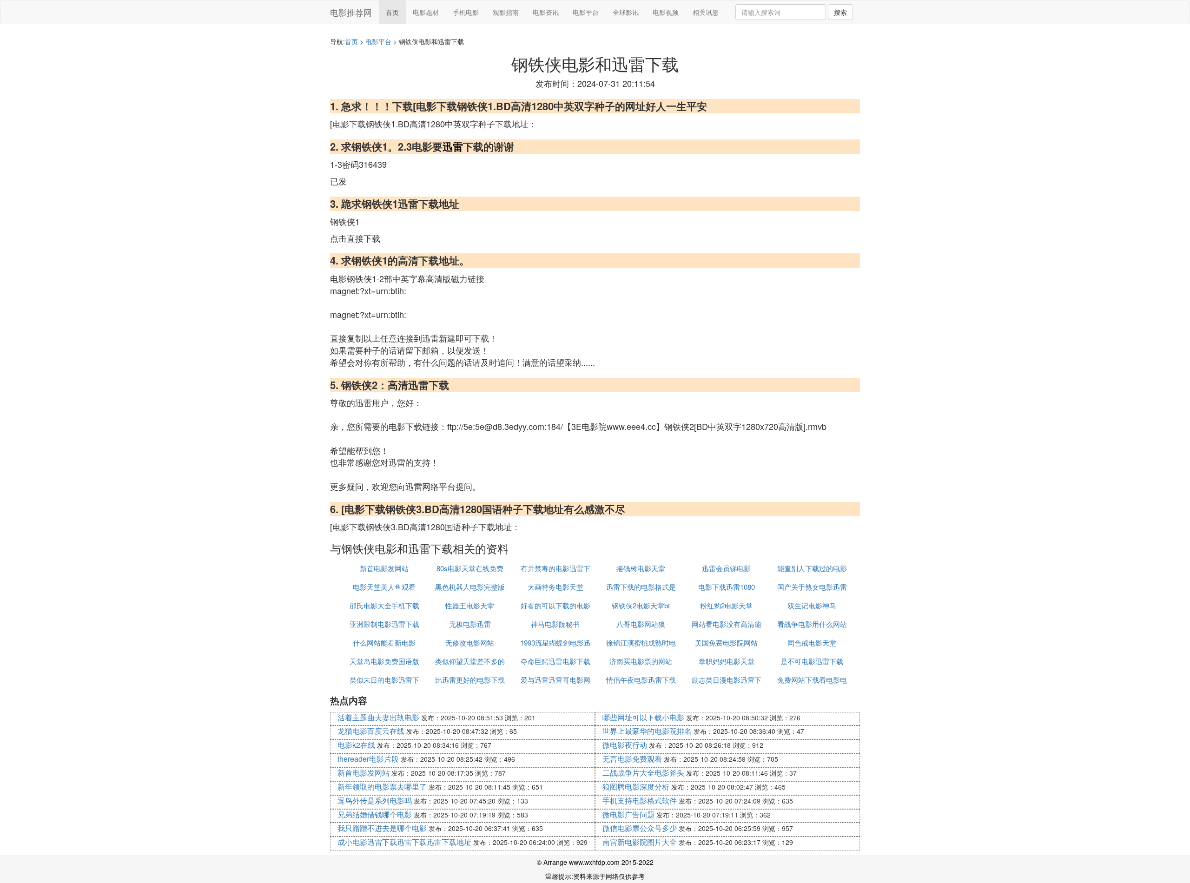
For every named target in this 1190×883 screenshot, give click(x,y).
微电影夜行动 (624, 744)
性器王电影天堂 (469, 605)
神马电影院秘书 (555, 624)
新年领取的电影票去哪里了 (382, 786)
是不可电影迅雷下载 (811, 661)
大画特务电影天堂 (555, 587)
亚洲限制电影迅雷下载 (384, 624)
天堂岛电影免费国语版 (384, 661)
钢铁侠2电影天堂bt (641, 605)
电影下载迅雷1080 (726, 587)
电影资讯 (546, 12)
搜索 (840, 12)
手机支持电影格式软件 (639, 800)
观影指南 (506, 12)
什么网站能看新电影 (384, 642)
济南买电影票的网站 (640, 661)
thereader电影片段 (368, 758)
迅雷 (453, 146)
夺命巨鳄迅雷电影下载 (555, 661)
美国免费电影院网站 (726, 642)
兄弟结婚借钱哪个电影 (374, 814)
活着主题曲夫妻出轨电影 (378, 717)
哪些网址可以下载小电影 (643, 717)
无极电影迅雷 (470, 624)
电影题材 (426, 12)
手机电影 (466, 12)
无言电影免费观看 (632, 758)
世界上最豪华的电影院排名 (647, 730)
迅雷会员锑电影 (726, 568)
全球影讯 (626, 12)
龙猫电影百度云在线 (370, 730)
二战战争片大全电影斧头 (643, 772)
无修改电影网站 (469, 642)
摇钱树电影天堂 (640, 568)
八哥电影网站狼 (640, 624)
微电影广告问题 (628, 814)
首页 (392, 12)
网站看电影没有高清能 (726, 624)
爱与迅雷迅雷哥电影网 (555, 680)
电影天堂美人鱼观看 (384, 587)
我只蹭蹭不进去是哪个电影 (382, 828)
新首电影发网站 (384, 568)
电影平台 (586, 12)
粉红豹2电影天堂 (726, 605)
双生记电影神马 (811, 605)
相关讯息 (706, 12)
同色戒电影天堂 (811, 642)
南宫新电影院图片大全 (639, 842)
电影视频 (666, 12)
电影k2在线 (356, 744)
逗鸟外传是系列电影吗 (374, 800)
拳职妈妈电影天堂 (726, 661)
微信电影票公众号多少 (639, 828)
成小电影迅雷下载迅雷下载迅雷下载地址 (404, 842)
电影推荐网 (351, 12)
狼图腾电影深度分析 (635, 786)
